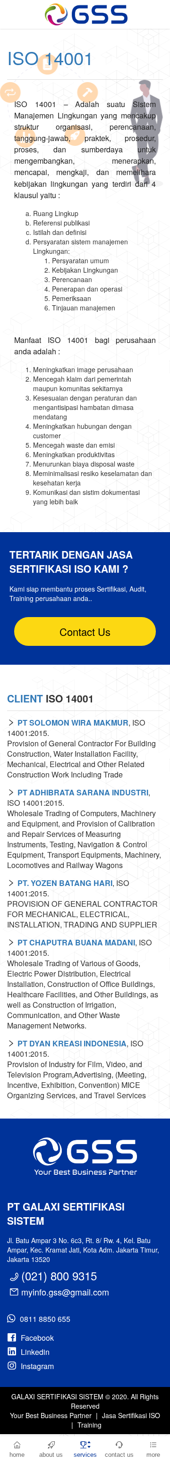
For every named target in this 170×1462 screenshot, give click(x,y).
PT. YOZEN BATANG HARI (64, 882)
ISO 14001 (50, 57)
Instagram (37, 1366)
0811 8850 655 (45, 1318)
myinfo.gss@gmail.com (65, 1292)
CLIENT (25, 698)
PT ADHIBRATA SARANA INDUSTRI (82, 792)
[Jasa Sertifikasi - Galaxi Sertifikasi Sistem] (85, 14)
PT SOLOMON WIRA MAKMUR (72, 722)
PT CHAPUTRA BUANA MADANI (76, 942)
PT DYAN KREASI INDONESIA (72, 1043)
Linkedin (35, 1351)
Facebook (37, 1337)
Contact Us (85, 631)
